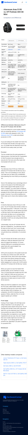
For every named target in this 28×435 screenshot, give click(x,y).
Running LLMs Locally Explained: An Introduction (13, 427)
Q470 (19, 49)
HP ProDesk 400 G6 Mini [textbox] (22, 40)
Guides (4, 424)
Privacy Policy (6, 411)
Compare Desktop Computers (9, 431)
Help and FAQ (6, 430)
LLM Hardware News (7, 428)
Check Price (10, 106)
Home (4, 421)
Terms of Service (6, 413)
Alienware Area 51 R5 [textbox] (13, 40)
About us (5, 409)
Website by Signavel (12, 401)
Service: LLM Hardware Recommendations (12, 423)
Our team (5, 410)
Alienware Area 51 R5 (7, 135)
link (9, 103)
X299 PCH (10, 49)
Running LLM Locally (7, 426)
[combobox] (12, 40)
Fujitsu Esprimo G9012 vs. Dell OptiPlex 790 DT (15, 362)
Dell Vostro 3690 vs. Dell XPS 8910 (12, 366)
